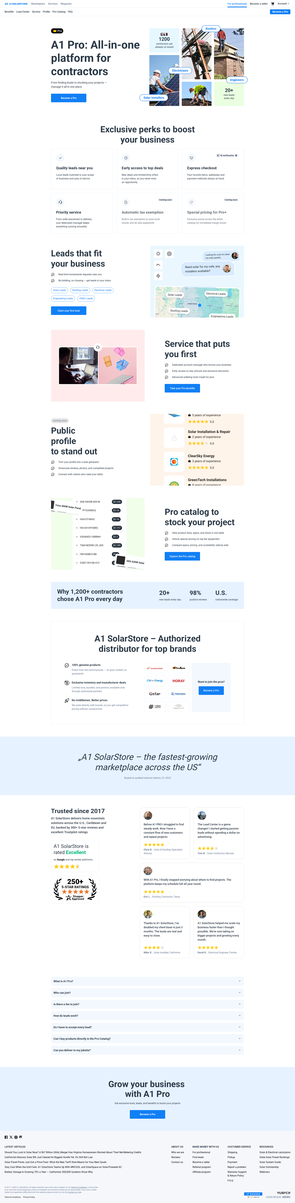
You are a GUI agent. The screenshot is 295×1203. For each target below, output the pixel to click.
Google (61, 859)
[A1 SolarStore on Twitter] (11, 1137)
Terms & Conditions (79, 1187)
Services (53, 3)
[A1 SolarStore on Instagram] (16, 1137)
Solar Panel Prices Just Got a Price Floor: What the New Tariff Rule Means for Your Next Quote (55, 1162)
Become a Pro (211, 690)
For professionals (237, 3)
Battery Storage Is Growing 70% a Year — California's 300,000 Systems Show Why (49, 1171)
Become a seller (259, 3)
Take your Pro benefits (182, 388)
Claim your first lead (69, 310)
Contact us (72, 1192)
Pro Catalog (59, 11)
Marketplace (38, 3)
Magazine (66, 3)
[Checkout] (273, 4)
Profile (46, 11)
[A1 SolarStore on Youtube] (20, 1137)
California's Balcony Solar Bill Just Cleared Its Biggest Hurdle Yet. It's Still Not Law (49, 1157)
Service (36, 11)
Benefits (9, 11)
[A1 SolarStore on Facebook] (6, 1137)
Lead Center (23, 11)
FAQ (70, 11)
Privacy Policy (29, 1197)
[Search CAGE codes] (283, 1193)
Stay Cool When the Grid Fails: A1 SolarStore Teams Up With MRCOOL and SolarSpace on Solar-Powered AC (63, 1167)
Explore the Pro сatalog (182, 556)
